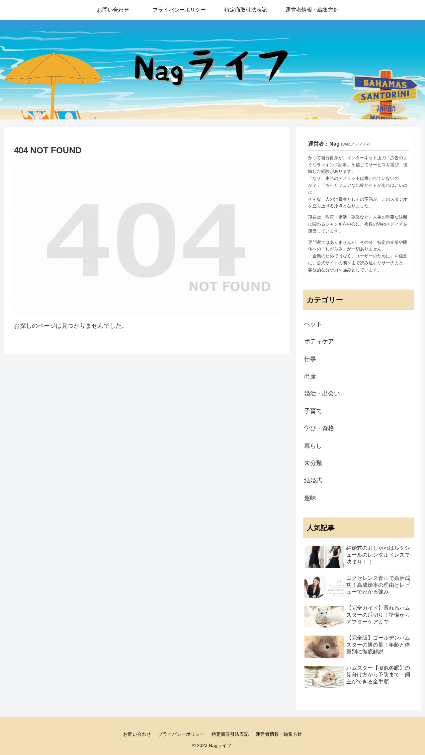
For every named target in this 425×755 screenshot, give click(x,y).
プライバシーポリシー (181, 734)
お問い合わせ (137, 734)
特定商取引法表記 (230, 734)
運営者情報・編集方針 (279, 734)
